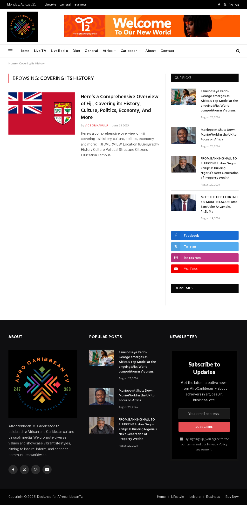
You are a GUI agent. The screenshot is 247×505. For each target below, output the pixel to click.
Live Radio (59, 50)
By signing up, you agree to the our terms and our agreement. (205, 444)
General (65, 4)
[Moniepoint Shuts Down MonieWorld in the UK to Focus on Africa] (183, 135)
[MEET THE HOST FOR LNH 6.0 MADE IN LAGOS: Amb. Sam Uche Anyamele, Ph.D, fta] (183, 202)
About (150, 50)
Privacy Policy (217, 444)
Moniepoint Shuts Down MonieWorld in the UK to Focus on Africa (219, 135)
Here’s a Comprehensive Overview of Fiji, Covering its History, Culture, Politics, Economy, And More (119, 107)
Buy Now (232, 496)
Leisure (195, 496)
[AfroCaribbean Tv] (22, 26)
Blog (76, 50)
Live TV (40, 50)
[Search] (237, 50)
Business (81, 4)
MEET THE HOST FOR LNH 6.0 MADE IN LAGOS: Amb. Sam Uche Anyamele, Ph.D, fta (219, 204)
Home (24, 50)
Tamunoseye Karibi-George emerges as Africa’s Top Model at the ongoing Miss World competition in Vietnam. (219, 101)
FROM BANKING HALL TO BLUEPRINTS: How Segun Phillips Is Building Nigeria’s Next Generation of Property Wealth (220, 168)
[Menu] (10, 50)
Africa (108, 50)
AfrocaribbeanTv (69, 496)
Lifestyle (50, 4)
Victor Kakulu (96, 125)
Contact (167, 50)
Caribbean (129, 50)
